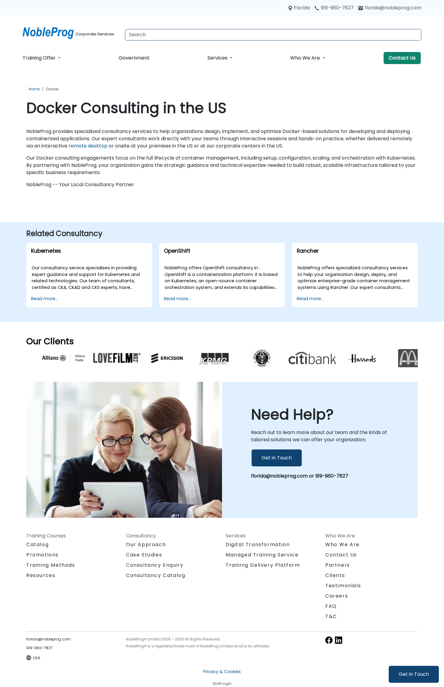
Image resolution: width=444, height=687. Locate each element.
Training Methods (50, 565)
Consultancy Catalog (155, 575)
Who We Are (305, 57)
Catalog (37, 544)
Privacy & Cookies (222, 672)
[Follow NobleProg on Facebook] (329, 640)
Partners (337, 565)
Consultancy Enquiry (154, 565)
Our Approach (146, 544)
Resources (40, 575)
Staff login (222, 683)
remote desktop (88, 145)
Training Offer (40, 57)
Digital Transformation (258, 544)
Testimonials (343, 585)
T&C (331, 616)
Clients (335, 575)
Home (34, 89)
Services (218, 57)
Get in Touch (414, 674)
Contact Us (402, 57)
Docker (52, 89)
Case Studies (144, 554)
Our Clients (50, 341)
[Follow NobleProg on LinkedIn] (338, 640)
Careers (336, 595)
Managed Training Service (262, 554)
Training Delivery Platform (263, 565)
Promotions (42, 554)
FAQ (331, 606)
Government (134, 57)
